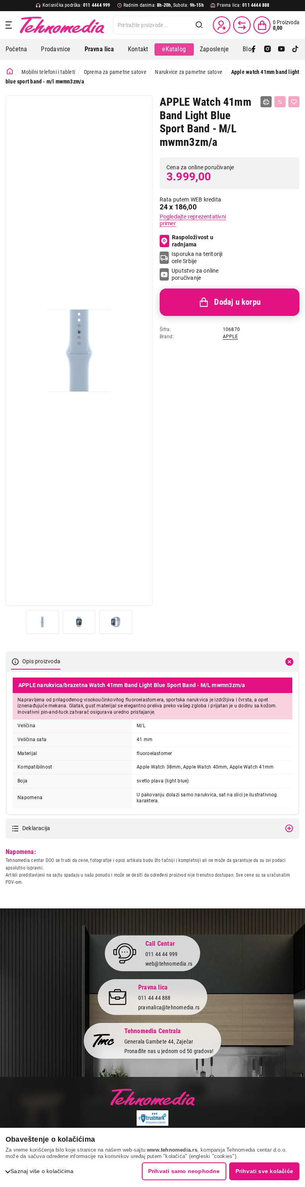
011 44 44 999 (161, 954)
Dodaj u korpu (237, 302)
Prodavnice (55, 49)
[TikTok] (295, 49)
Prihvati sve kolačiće (264, 1171)
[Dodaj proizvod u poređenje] (280, 101)
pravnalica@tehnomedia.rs (168, 1007)
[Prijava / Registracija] (221, 25)
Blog (249, 49)
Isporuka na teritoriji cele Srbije (197, 257)
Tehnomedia (61, 25)
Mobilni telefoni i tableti (48, 72)
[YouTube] (281, 49)
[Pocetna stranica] (10, 71)
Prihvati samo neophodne (184, 1171)
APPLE (230, 336)
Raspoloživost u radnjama (192, 241)
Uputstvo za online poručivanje (195, 274)
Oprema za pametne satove (115, 72)
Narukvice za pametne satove (188, 72)
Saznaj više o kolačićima (41, 1171)
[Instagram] (267, 49)
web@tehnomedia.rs (169, 963)
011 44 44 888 (154, 998)
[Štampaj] (266, 101)
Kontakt (138, 49)
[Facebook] (253, 49)
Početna (16, 49)
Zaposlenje (214, 49)
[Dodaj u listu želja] (293, 101)
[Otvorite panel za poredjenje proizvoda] (242, 25)
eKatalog (174, 49)
